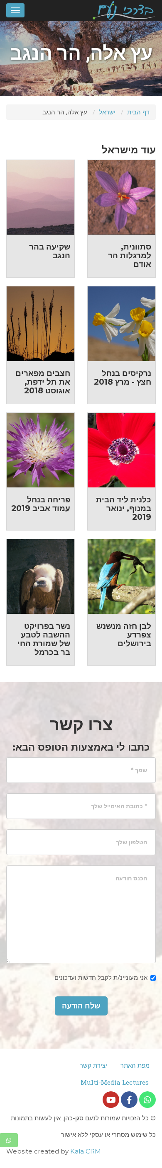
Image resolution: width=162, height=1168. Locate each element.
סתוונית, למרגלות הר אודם (129, 255)
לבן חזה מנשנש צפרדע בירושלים (123, 634)
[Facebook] (129, 1099)
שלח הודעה (81, 1005)
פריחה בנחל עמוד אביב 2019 (40, 504)
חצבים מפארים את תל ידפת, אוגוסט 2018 (42, 381)
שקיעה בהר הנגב (49, 251)
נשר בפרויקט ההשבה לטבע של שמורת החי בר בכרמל (43, 639)
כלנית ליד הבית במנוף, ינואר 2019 (123, 508)
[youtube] (111, 1099)
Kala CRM (85, 1151)
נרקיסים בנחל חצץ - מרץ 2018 (122, 377)
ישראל (107, 112)
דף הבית (138, 112)
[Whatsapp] (147, 1099)
